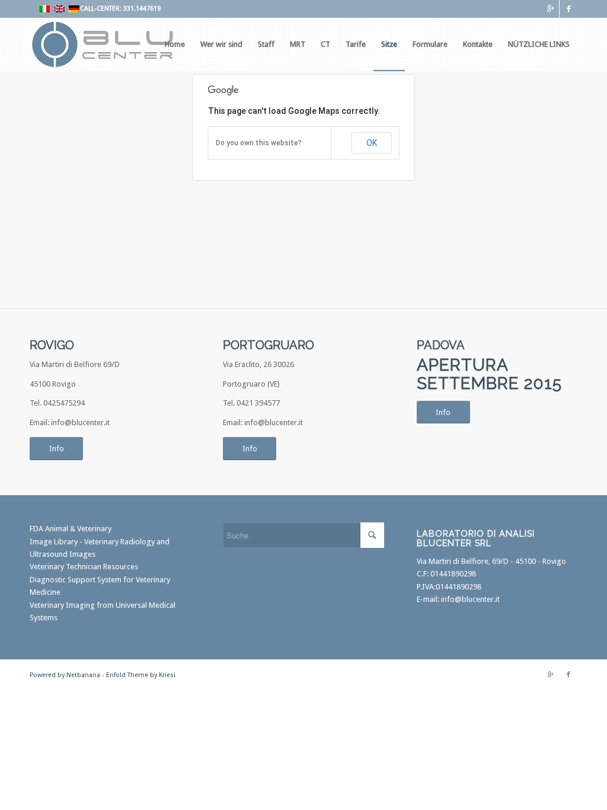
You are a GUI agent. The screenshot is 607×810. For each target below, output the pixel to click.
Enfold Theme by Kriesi (140, 675)
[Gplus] (550, 9)
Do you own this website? (259, 143)
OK (371, 143)
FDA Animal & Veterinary (70, 528)
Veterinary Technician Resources (84, 566)
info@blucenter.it (470, 599)
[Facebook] (568, 9)
